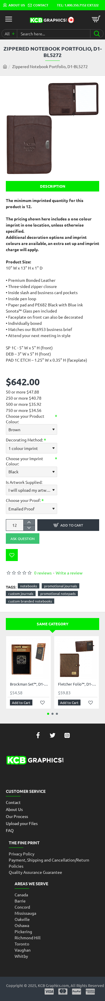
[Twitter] (52, 735)
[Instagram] (67, 735)
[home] (5, 66)
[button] (68, 525)
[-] (29, 528)
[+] (29, 522)
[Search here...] (96, 34)
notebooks (28, 586)
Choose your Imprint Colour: (24, 461)
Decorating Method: (24, 439)
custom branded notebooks (30, 601)
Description (52, 186)
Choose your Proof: (23, 500)
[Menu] (9, 19)
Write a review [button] (69, 572)
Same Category (53, 623)
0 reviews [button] (43, 572)
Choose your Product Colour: (25, 418)
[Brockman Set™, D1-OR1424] (28, 658)
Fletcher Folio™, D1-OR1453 (77, 684)
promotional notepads (58, 593)
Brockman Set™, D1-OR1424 (29, 684)
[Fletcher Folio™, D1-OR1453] (76, 658)
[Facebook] (38, 735)
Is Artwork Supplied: (24, 482)
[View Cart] (96, 19)
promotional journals (60, 586)
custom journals (20, 593)
